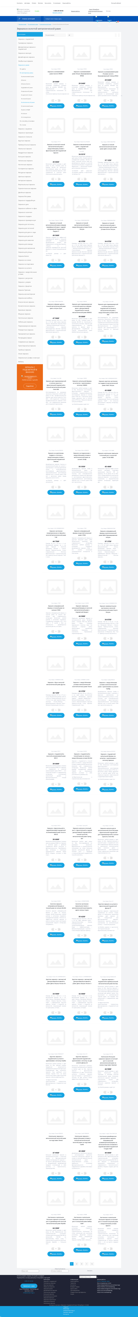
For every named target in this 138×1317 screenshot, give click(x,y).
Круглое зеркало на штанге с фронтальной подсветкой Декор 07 (108, 906)
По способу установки (27, 121)
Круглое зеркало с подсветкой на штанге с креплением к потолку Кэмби (56, 1059)
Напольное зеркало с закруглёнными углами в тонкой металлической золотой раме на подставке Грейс (82, 1140)
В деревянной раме (27, 87)
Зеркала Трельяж (24, 290)
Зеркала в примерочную (27, 220)
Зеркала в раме (23, 65)
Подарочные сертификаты (78, 1292)
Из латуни (24, 113)
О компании (56, 3)
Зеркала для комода (25, 244)
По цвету (23, 69)
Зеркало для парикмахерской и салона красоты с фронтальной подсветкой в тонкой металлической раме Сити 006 (56, 385)
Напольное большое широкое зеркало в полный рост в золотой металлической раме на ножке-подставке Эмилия (108, 1061)
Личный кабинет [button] (116, 3)
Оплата (34, 3)
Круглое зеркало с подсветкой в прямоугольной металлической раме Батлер (108, 981)
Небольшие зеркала (25, 322)
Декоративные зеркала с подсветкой (27, 48)
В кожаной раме (26, 99)
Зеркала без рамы (24, 196)
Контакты (20, 3)
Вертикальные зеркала (26, 184)
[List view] (116, 35)
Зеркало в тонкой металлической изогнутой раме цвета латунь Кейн (108, 147)
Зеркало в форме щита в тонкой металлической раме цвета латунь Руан (56, 306)
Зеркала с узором (24, 282)
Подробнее (30, 386)
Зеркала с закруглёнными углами (27, 273)
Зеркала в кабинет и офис (27, 208)
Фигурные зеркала (25, 172)
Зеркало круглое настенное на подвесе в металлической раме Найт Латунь (108, 383)
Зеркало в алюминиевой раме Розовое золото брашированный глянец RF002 (108, 74)
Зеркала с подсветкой (26, 39)
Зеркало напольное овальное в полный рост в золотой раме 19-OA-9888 (108, 455)
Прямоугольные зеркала (27, 145)
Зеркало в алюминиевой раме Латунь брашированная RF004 (82, 74)
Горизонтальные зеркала (27, 188)
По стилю (23, 125)
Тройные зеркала (24, 350)
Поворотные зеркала (25, 330)
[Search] (91, 19)
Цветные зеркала (24, 176)
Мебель (21, 362)
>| (92, 1264)
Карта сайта (73, 1288)
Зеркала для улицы (25, 252)
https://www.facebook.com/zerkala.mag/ (108, 1285)
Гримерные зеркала (25, 43)
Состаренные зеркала (26, 168)
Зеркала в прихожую (25, 133)
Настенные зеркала (25, 164)
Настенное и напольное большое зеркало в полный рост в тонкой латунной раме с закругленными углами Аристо (108, 1222)
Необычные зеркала (25, 61)
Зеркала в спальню (25, 137)
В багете (23, 80)
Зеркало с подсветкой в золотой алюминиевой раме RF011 (56, 756)
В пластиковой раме (27, 106)
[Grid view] (119, 35)
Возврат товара (74, 1287)
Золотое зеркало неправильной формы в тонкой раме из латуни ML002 (56, 906)
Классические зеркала (26, 302)
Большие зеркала (24, 157)
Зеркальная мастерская (26, 294)
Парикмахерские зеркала (27, 326)
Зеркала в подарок (25, 216)
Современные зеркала (26, 342)
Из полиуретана (26, 117)
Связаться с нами (29, 1286)
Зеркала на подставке (26, 264)
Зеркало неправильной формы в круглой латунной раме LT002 (82, 533)
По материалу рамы (26, 73)
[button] (58, 11)
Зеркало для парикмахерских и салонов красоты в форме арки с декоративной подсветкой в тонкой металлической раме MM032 (82, 308)
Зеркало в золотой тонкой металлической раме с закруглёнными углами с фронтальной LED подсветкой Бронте (56, 149)
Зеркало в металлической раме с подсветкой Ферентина (82, 147)
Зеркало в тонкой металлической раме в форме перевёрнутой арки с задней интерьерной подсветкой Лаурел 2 (56, 227)
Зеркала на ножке (24, 260)
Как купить (48, 3)
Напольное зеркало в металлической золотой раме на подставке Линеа (56, 1138)
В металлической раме (28, 102)
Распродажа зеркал (25, 338)
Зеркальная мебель (25, 298)
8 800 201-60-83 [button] (29, 1281)
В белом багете (25, 84)
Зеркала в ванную (24, 53)
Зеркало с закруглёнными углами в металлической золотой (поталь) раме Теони (82, 684)
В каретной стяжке (26, 95)
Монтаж (40, 3)
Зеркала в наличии (25, 212)
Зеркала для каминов (26, 240)
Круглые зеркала (24, 141)
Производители (75, 1290)
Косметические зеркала (26, 306)
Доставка (27, 3)
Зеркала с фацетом (25, 286)
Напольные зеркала (25, 161)
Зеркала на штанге (25, 268)
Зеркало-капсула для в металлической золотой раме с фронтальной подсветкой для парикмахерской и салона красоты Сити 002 (108, 832)
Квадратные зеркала (25, 153)
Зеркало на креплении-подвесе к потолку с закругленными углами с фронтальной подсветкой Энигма (56, 457)
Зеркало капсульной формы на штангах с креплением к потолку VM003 (82, 383)
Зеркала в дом (23, 204)
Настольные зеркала (25, 318)
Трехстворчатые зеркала (27, 346)
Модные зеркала (24, 314)
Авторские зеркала (25, 180)
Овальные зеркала (25, 149)
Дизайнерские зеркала (26, 57)
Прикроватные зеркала (26, 334)
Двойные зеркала (24, 192)
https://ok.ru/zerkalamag (104, 1292)
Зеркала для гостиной (26, 228)
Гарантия (73, 1283)
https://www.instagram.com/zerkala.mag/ (108, 1288)
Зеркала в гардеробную (26, 200)
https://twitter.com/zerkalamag (106, 1287)
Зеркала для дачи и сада (27, 232)
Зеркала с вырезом (25, 129)
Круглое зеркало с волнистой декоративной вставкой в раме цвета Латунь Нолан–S (82, 981)
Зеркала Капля (23, 256)
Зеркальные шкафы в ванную (29, 358)
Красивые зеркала (24, 310)
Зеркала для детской (25, 236)
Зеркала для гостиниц (26, 224)
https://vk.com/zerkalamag (104, 1290)
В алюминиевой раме (27, 76)
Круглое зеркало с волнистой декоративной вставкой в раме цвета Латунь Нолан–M (56, 981)
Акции (72, 1294)
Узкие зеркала (23, 354)
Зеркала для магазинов (26, 248)
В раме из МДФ (25, 110)
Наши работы (66, 3)
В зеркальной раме (26, 91)
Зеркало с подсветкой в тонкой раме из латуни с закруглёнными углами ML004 (82, 756)
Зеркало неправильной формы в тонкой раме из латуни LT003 (56, 608)
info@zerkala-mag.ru (29, 1293)
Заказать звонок (57, 12)
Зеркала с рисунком (25, 278)
